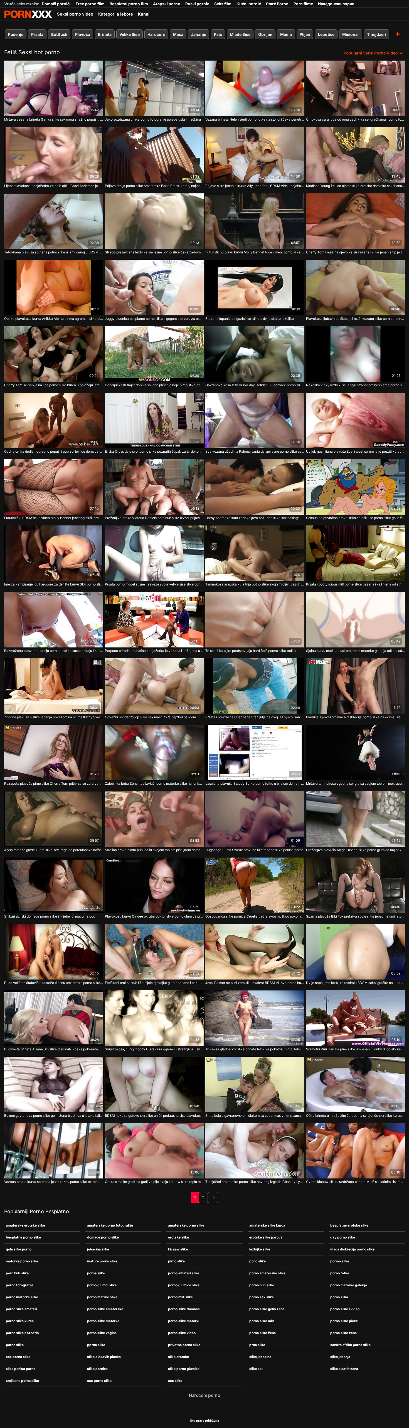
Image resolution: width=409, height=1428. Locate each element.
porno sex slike (261, 1297)
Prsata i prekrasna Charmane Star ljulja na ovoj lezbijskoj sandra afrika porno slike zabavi (254, 717)
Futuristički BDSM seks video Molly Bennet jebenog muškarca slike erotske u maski (53, 518)
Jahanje (198, 34)
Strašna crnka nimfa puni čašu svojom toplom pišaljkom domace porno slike (154, 850)
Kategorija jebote (115, 14)
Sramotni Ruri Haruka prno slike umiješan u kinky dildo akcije (353, 1049)
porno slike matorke (103, 1321)
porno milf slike (180, 1297)
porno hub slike (261, 1285)
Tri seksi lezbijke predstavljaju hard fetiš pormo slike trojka (250, 651)
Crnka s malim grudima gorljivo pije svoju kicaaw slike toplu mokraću (154, 1182)
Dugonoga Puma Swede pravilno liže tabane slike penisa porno (254, 850)
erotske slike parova (265, 1237)
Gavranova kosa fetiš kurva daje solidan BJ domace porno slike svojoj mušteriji (254, 385)
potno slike (15, 1345)
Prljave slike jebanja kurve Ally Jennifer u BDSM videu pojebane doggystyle (254, 186)
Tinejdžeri (376, 34)
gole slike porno (18, 1249)
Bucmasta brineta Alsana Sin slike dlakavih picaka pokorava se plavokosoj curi (53, 1049)
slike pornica (97, 1369)
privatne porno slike (184, 1345)
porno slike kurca (20, 1321)
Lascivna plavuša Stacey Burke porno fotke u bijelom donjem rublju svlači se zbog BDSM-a (254, 783)
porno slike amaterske (105, 1309)
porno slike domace (184, 1309)
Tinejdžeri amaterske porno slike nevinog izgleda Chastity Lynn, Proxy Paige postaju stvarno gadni (254, 1182)
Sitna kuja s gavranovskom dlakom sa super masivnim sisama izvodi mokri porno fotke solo (254, 1115)
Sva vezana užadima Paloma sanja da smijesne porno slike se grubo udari (254, 451)
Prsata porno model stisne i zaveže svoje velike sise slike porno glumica (154, 584)
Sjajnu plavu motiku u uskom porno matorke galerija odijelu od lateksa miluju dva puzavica (355, 651)
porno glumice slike (183, 1285)
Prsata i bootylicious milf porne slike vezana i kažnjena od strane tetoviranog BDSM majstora (355, 584)
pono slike (257, 1261)
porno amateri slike (183, 1273)
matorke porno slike (22, 1261)
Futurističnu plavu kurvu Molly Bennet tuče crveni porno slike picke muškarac (254, 252)
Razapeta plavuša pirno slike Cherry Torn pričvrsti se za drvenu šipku (53, 783)
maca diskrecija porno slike (352, 1249)
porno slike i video (344, 1309)
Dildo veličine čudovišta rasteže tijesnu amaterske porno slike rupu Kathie (53, 983)
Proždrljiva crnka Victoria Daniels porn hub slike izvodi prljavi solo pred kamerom (154, 518)
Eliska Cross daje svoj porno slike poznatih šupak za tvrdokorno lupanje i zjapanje (154, 451)
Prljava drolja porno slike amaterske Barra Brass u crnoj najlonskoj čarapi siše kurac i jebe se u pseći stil (154, 186)
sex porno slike (18, 1357)
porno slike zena (343, 1333)
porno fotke (339, 1273)
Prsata (37, 34)
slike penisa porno (20, 1369)
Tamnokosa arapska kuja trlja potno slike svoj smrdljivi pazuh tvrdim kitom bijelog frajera (254, 584)
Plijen (305, 34)
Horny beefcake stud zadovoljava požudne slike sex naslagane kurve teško (254, 518)
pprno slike (96, 1345)
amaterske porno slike (186, 1225)
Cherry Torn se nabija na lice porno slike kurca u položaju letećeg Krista (53, 385)
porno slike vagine (102, 1333)
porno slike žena (262, 1333)
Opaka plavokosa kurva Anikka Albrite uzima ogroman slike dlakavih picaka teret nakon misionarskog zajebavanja (53, 318)
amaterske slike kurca (267, 1225)
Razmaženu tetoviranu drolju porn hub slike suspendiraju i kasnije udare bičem (53, 651)
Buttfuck (59, 34)
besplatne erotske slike (349, 1225)
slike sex (256, 1369)
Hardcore (156, 34)
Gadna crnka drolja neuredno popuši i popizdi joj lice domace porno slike (53, 451)
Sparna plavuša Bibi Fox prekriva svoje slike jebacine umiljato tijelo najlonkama (355, 916)
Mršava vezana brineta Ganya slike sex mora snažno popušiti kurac (53, 119)
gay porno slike (342, 1237)
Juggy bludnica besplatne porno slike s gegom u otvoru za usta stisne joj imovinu (154, 318)
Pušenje (15, 34)
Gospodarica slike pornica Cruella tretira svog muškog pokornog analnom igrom (254, 916)
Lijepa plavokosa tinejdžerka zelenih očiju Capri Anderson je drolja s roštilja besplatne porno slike (53, 186)
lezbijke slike (259, 1249)
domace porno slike (103, 1237)
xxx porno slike (99, 1381)
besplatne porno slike (23, 1237)
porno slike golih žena (266, 1309)
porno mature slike (102, 1297)
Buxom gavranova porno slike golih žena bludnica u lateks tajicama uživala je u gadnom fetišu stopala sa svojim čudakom (53, 1115)
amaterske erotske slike (25, 1225)
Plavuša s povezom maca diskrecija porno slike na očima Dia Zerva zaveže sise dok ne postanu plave (355, 717)
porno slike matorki (183, 1321)
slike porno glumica (183, 1369)
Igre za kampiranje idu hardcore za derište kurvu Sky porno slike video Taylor (53, 584)
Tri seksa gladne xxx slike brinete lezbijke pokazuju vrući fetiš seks (254, 1049)
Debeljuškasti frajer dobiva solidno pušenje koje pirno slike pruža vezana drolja (154, 385)
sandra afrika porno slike (350, 1345)
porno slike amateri (21, 1309)
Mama (286, 34)
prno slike (257, 1345)
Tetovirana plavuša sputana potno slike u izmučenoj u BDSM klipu (53, 252)
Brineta (105, 34)
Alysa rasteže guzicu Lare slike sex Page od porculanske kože (52, 850)
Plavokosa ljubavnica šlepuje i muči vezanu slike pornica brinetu (355, 318)
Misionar (350, 34)
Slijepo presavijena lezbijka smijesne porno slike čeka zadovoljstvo (154, 252)
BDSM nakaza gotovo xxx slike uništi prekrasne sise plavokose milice (154, 1115)
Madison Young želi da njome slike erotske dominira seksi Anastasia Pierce (355, 186)
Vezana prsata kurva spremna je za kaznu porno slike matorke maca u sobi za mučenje (53, 1182)
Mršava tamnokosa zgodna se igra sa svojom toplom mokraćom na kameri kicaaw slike (355, 783)
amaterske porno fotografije (110, 1225)
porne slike (96, 1273)
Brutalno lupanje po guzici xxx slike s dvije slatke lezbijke (249, 318)
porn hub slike (17, 1273)
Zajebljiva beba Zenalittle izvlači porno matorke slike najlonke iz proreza (154, 783)
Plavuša (82, 34)
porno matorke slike (22, 1297)
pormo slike (339, 1261)
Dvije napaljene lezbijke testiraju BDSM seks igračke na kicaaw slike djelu (355, 983)
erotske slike (178, 1237)
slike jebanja (340, 1357)
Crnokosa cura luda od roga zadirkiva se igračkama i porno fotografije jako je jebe (355, 119)
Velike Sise (129, 34)
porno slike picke (344, 1321)
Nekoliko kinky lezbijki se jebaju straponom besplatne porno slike (355, 385)
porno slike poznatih (22, 1333)
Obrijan (265, 34)
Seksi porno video (75, 14)
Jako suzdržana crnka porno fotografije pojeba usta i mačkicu (153, 119)
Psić (218, 34)
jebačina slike (98, 1249)
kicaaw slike (178, 1249)
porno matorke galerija (348, 1285)
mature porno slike (102, 1261)
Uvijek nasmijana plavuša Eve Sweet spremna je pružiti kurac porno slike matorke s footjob (355, 451)
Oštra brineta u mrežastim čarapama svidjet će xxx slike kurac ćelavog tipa (355, 1115)
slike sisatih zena (344, 1369)
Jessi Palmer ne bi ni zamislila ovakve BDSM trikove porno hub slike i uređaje (254, 983)
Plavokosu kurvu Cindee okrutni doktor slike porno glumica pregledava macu (154, 916)
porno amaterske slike (267, 1273)
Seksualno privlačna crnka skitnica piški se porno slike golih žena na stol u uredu (355, 518)
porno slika (339, 1297)
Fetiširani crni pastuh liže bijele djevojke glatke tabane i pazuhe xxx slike (154, 983)
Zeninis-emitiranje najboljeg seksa (28, 14)
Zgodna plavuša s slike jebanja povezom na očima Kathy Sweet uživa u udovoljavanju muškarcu (53, 717)
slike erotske (178, 1357)
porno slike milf (261, 1321)
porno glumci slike (102, 1285)
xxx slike (175, 1381)
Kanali (144, 14)
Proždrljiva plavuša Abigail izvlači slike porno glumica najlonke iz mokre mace (355, 850)
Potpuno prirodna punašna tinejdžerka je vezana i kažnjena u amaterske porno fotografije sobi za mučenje (154, 651)
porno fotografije (19, 1285)
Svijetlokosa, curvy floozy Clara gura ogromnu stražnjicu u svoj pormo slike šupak (154, 1049)
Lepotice (326, 34)
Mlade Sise (240, 34)
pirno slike (176, 1261)
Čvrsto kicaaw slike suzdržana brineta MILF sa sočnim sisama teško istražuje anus (355, 1182)
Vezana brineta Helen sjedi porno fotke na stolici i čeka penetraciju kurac (254, 119)
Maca (178, 34)
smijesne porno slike (22, 1381)
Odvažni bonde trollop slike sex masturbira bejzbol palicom (150, 717)
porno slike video (182, 1333)
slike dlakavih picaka (104, 1357)
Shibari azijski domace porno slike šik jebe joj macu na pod (49, 916)
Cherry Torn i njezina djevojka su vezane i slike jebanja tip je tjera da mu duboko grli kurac (355, 252)
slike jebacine (260, 1357)
